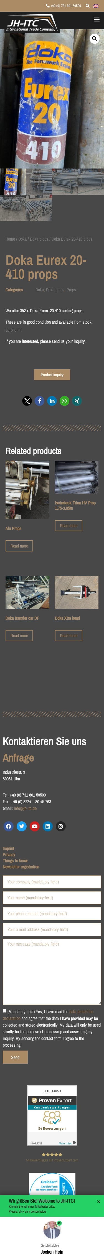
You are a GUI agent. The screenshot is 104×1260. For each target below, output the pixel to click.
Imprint (8, 848)
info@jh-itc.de (25, 808)
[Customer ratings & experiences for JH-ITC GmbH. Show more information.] (52, 1144)
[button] (96, 19)
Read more (19, 546)
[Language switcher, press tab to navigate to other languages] (96, 5)
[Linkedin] (48, 826)
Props (71, 290)
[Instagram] (61, 826)
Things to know (15, 861)
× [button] (99, 1201)
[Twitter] (22, 826)
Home (10, 239)
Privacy (9, 854)
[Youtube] (35, 826)
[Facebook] (9, 826)
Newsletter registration (21, 867)
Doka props (39, 239)
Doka (22, 239)
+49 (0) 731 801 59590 (65, 5)
